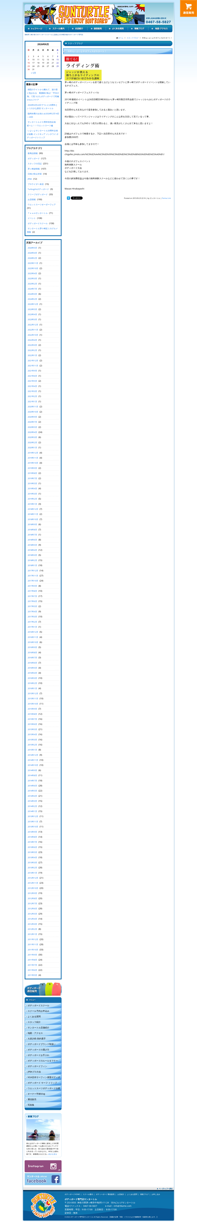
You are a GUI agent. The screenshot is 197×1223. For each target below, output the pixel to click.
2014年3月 (32, 801)
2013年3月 (32, 862)
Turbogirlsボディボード (38, 189)
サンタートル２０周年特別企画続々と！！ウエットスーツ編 (41, 124)
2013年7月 (32, 842)
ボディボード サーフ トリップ (42, 1082)
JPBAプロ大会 (34, 1071)
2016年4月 (32, 672)
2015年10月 (33, 703)
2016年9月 (32, 647)
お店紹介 (120, 1194)
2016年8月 (32, 652)
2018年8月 (32, 529)
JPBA (30, 178)
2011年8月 (32, 959)
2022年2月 (32, 350)
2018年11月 (33, 514)
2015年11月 (33, 698)
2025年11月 (33, 263)
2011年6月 (32, 970)
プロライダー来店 (36, 184)
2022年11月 (33, 329)
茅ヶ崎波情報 (34, 168)
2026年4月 (32, 252)
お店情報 (32, 199)
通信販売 (32, 1099)
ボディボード (34, 158)
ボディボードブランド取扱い (42, 1044)
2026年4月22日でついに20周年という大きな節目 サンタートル (42, 107)
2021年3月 (32, 391)
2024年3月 (32, 294)
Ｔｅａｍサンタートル (38, 213)
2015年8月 (32, 714)
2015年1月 (32, 749)
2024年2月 (32, 299)
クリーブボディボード (38, 194)
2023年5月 (32, 309)
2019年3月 (32, 493)
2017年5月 (32, 606)
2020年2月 (32, 442)
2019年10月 (33, 462)
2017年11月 (33, 575)
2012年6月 (32, 908)
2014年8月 (32, 775)
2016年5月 (32, 667)
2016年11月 (33, 637)
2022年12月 (33, 324)
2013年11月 (33, 821)
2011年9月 (32, 954)
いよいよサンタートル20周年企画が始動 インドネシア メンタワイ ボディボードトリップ (42, 134)
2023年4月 (32, 314)
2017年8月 (32, 591)
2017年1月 (32, 626)
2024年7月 (32, 288)
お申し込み (156, 1194)
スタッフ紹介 (34, 1021)
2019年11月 (33, 457)
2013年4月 (32, 857)
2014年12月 (33, 755)
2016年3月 (32, 678)
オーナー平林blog (36, 1093)
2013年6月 (32, 847)
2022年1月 (32, 355)
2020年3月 (32, 437)
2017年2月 (32, 621)
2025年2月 (32, 283)
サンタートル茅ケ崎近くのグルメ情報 (42, 230)
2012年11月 (33, 883)
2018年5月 (32, 545)
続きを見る (52, 1154)
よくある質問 (34, 1016)
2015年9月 (32, 708)
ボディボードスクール (38, 223)
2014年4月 (32, 796)
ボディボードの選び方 (38, 1049)
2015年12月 (33, 693)
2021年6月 (32, 375)
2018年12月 (33, 509)
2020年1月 (32, 447)
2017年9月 (32, 585)
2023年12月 (33, 304)
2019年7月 (32, 478)
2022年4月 (32, 340)
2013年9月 (32, 831)
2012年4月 (32, 918)
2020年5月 (32, 427)
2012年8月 (32, 898)
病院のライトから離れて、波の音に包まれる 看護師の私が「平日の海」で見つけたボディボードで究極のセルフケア (43, 94)
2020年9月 (32, 416)
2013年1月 (32, 872)
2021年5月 (32, 381)
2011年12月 (33, 939)
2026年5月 (32, 247)
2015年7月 (32, 719)
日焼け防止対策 (35, 173)
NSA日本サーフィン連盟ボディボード (42, 1078)
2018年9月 (32, 524)
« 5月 (33, 72)
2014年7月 (32, 780)
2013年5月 (32, 852)
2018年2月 (32, 560)
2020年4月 (32, 432)
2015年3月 (32, 739)
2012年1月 (32, 934)
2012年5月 (32, 913)
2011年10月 (33, 949)
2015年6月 (32, 724)
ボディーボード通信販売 (105, 1194)
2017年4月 (32, 611)
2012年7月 (32, 903)
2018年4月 (32, 550)
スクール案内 (88, 1194)
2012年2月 (32, 929)
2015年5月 (32, 729)
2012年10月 (33, 888)
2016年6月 (32, 662)
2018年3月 (32, 555)
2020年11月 (33, 406)
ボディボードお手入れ (38, 1055)
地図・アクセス (35, 1033)
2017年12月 (33, 570)
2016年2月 (32, 683)
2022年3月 (32, 345)
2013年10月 (33, 826)
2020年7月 (32, 422)
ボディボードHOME (72, 1194)
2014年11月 (33, 760)
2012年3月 (32, 924)
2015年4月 (32, 734)
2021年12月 (33, 360)
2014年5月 (32, 790)
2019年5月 (32, 483)
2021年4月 (32, 386)
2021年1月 (32, 401)
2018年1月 (32, 565)
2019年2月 (32, 498)
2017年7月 (32, 596)
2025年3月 (32, 278)
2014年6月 (32, 785)
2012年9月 (32, 893)
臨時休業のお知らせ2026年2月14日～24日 (43, 115)
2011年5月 (32, 975)
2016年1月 (32, 688)
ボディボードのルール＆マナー (43, 1060)
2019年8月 (32, 473)
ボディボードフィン (37, 1066)
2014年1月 (32, 811)
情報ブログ (144, 1194)
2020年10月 (33, 411)
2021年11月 (33, 365)
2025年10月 (33, 268)
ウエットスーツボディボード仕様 (44, 1088)
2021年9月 (32, 370)
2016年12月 (33, 632)
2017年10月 (33, 580)
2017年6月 (32, 601)
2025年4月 (32, 273)
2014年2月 (32, 806)
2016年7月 (32, 657)
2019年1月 (32, 504)
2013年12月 (33, 816)
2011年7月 (32, 965)
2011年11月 (33, 944)
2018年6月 (32, 539)
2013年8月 (32, 836)
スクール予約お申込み (38, 1010)
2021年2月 (32, 396)
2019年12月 (33, 452)
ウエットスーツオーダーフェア (42, 204)
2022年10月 (33, 335)
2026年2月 (32, 258)
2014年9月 (32, 770)
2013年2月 (32, 867)
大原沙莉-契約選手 (37, 1038)
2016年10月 (33, 642)
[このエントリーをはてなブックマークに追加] (68, 198)
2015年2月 (32, 744)
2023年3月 (32, 319)
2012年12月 (33, 877)
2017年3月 (32, 616)
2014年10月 (33, 765)
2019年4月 (32, 488)
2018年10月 (33, 519)
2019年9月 (32, 468)
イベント (32, 218)
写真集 (31, 1104)
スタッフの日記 (35, 163)
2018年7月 (32, 534)
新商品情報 (33, 153)
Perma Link (166, 198)
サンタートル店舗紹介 (38, 1027)
